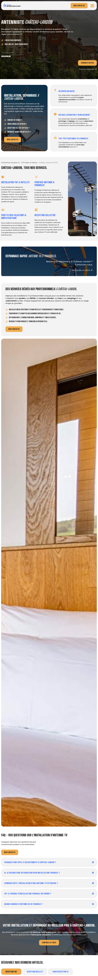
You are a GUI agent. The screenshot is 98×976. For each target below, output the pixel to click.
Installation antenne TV (10, 163)
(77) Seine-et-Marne (29, 163)
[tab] (11, 972)
